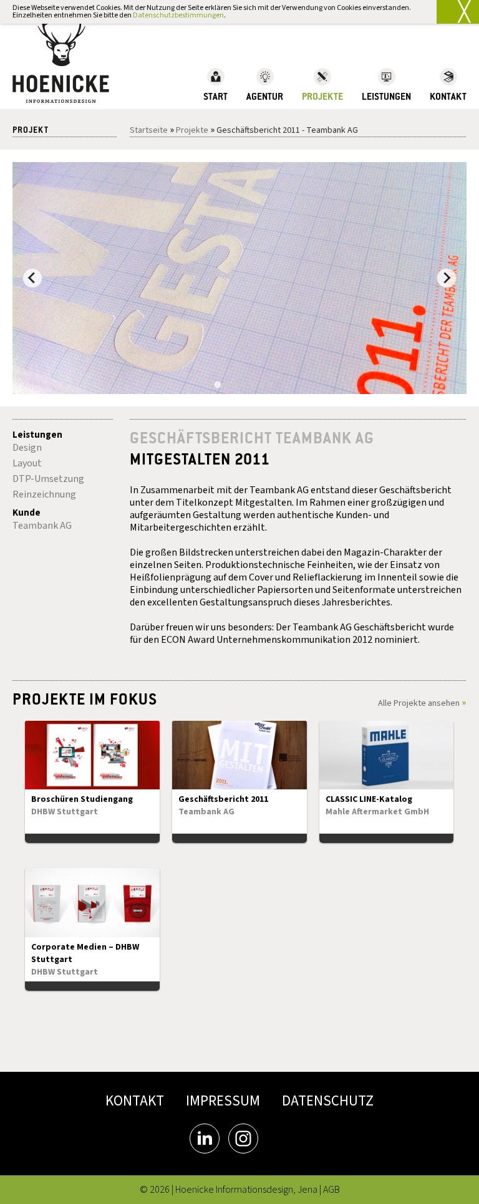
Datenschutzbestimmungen (178, 15)
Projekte (192, 130)
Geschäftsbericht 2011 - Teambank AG (287, 130)
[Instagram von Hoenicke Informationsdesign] (243, 1138)
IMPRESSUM (223, 1101)
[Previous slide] (32, 278)
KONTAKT (134, 1101)
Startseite (149, 130)
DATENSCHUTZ (328, 1101)
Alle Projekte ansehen (419, 703)
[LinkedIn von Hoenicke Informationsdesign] (205, 1138)
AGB (331, 1190)
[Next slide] (447, 278)
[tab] (208, 384)
